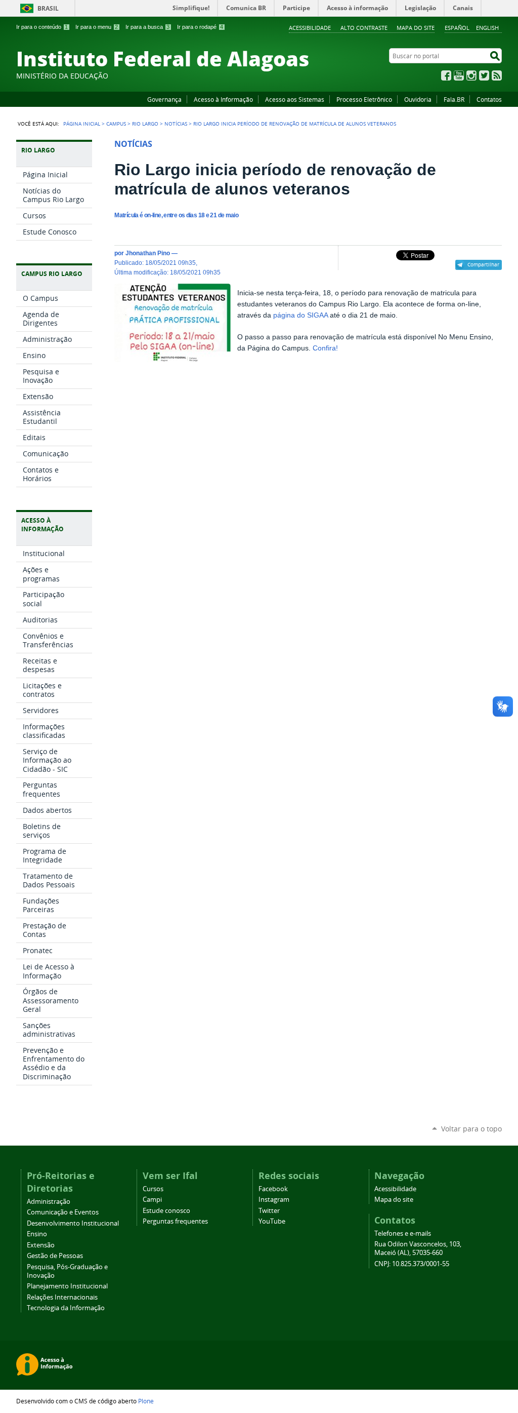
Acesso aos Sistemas (294, 99)
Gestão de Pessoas (55, 1255)
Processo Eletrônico (364, 99)
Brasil (48, 8)
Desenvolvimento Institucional (73, 1223)
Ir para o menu (96, 27)
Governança (164, 99)
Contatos (489, 99)
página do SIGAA (300, 315)
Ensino (37, 1234)
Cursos (153, 1189)
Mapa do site (416, 27)
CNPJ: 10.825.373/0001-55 (411, 1264)
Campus (116, 123)
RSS (497, 75)
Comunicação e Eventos (63, 1212)
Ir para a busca (147, 27)
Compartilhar (483, 264)
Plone (146, 1401)
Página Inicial (81, 123)
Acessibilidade (310, 27)
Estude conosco (166, 1210)
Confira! (325, 348)
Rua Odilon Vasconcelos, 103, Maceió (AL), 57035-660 (417, 1248)
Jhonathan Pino (147, 253)
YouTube (459, 75)
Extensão (41, 1245)
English (487, 27)
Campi (152, 1199)
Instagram (471, 75)
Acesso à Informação (223, 99)
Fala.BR (454, 99)
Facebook (446, 75)
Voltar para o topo (471, 1128)
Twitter (484, 75)
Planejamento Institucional (67, 1286)
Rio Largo (145, 123)
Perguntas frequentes (175, 1221)
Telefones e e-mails (402, 1233)
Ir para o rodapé (200, 27)
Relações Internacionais (62, 1297)
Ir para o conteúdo (42, 27)
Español (457, 27)
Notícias (175, 123)
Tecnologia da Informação (66, 1308)
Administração (48, 1201)
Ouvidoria (417, 99)
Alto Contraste (363, 27)
